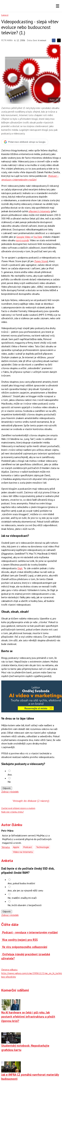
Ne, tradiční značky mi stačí (22, 897)
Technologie (42, 847)
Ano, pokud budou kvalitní (21, 883)
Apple (16, 847)
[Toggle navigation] (57, 6)
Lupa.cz (4, 15)
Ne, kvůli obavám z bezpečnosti (24, 905)
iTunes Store (40, 261)
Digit (20, 568)
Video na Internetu (23, 851)
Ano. (10, 774)
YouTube (37, 236)
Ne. (9, 781)
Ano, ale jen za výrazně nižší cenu (25, 890)
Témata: (5, 847)
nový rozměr (22, 240)
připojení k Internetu (39, 211)
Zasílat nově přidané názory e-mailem (18, 808)
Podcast (27, 847)
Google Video (23, 236)
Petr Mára (7, 40)
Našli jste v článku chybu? (12, 812)
